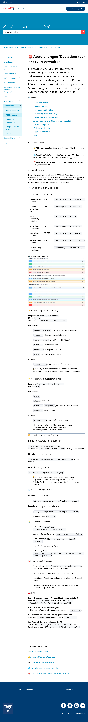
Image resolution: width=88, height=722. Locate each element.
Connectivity (42, 47)
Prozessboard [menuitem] (9, 82)
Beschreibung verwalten (43, 124)
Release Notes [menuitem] (9, 138)
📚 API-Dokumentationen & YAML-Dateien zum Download (48, 674)
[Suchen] (83, 32)
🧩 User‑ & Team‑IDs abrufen (38, 651)
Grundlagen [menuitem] (8, 62)
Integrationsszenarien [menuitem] (13, 127)
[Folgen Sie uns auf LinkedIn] (76, 705)
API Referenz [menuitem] (11, 115)
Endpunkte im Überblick (43, 110)
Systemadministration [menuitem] (12, 67)
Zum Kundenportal (75, 9)
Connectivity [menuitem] (9, 106)
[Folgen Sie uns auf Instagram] (70, 705)
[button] (20, 62)
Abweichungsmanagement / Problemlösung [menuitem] (12, 89)
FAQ (35, 135)
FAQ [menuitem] (5, 142)
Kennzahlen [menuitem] (8, 101)
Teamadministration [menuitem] (12, 73)
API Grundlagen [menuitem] (12, 110)
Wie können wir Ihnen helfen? (26, 26)
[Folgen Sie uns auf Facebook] (63, 705)
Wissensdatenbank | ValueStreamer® (18, 47)
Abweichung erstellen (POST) (45, 113)
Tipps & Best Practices (42, 132)
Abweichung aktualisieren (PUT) (46, 117)
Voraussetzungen (40, 103)
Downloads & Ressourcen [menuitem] (11, 120)
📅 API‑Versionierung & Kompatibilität (41, 662)
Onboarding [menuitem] (8, 57)
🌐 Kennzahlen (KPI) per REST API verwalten (43, 668)
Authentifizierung (40, 106)
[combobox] (42, 32)
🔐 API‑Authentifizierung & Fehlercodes (42, 657)
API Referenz (56, 47)
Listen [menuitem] (6, 96)
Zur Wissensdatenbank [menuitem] (24, 690)
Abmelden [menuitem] (69, 690)
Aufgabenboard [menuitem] (10, 78)
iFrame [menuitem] (8, 133)
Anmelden (81, 2)
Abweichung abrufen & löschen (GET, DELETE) (52, 121)
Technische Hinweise (41, 128)
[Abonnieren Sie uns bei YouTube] (82, 705)
